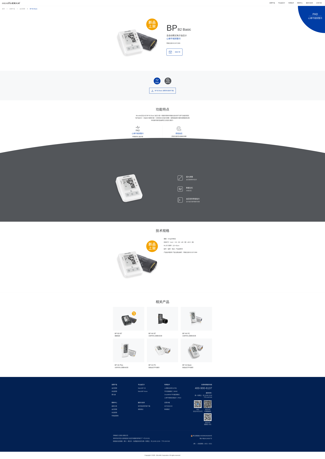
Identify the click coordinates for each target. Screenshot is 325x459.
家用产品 (272, 3)
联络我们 (167, 409)
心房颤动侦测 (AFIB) (170, 388)
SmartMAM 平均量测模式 (172, 394)
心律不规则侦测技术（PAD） (173, 398)
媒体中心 (300, 3)
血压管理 (22, 9)
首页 (3, 9)
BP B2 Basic (33, 9)
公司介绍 (319, 3)
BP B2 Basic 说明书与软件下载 (164, 90)
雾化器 (114, 394)
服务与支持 (309, 3)
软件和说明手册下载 (144, 406)
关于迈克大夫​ (168, 406)
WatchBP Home (143, 391)
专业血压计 (281, 3)
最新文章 (114, 406)
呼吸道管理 (115, 415)
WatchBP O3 (142, 388)
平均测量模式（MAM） (171, 391)
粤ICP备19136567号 (206, 438)
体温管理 (114, 391)
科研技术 (291, 3)
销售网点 (140, 409)
